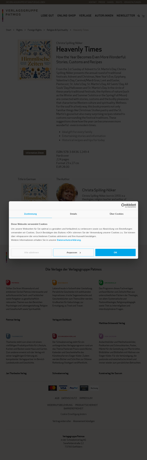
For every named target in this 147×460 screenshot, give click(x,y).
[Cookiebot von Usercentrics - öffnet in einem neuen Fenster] (123, 205)
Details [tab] (73, 214)
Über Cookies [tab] (116, 214)
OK (115, 252)
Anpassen (72, 252)
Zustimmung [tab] (30, 214)
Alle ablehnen (31, 252)
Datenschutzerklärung (69, 240)
